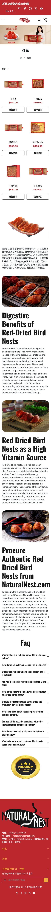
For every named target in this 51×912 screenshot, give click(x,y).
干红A (13, 98)
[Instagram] (30, 8)
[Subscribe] (46, 880)
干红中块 (13, 185)
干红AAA (38, 98)
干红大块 (38, 185)
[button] (45, 20)
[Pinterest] (19, 8)
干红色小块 (38, 142)
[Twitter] (36, 8)
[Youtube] (41, 8)
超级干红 (13, 142)
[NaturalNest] (25, 20)
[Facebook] (25, 8)
